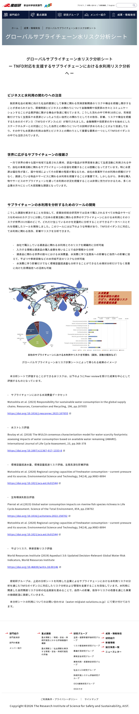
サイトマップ (91, 699)
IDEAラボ (78, 688)
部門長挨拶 (15, 637)
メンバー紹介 (98, 14)
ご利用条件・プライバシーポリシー (59, 699)
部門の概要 (15, 642)
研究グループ (71, 14)
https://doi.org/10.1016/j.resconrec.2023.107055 (37, 413)
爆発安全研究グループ (84, 656)
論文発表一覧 (112, 647)
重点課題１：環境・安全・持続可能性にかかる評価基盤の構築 (55, 640)
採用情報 (102, 5)
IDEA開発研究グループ (84, 683)
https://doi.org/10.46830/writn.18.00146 (32, 567)
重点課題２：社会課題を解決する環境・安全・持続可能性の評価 (55, 651)
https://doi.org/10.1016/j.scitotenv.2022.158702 (37, 516)
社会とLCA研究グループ (85, 670)
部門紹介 (15, 14)
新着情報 (110, 642)
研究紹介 (110, 638)
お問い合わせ (92, 5)
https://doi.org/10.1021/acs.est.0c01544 (32, 483)
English (112, 5)
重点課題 (42, 14)
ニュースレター (114, 651)
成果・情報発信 (126, 14)
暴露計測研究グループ (84, 650)
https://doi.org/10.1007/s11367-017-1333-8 (34, 450)
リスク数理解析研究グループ (87, 645)
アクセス (81, 5)
